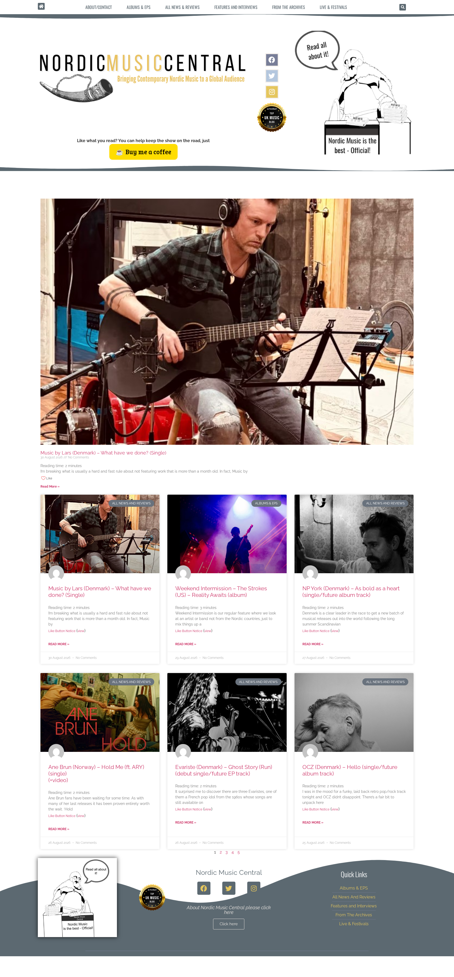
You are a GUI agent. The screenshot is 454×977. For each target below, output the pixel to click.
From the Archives (288, 7)
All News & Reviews (182, 7)
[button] (402, 7)
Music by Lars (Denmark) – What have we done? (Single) (103, 453)
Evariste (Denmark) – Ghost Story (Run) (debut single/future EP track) (223, 770)
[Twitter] (271, 75)
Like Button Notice (61, 631)
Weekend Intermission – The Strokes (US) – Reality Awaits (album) (221, 591)
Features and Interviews (235, 7)
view (81, 631)
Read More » (50, 486)
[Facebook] (271, 59)
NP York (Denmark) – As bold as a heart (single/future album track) (351, 591)
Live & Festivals (333, 7)
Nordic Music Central (229, 872)
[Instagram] (271, 92)
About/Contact (98, 7)
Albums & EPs (139, 7)
